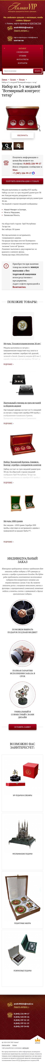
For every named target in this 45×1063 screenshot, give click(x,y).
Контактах (19, 287)
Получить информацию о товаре (22, 181)
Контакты (22, 63)
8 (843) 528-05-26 (21, 1017)
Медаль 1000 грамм (13, 521)
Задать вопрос (21, 31)
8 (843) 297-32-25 (21, 1023)
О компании (22, 52)
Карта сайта (6, 1045)
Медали (22, 79)
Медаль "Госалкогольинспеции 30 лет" (22, 343)
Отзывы (22, 56)
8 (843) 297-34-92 (21, 1026)
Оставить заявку (22, 727)
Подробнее (8, 364)
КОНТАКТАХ (35, 23)
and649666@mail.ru (23, 27)
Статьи (14, 1045)
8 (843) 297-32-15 (21, 1020)
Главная (4, 79)
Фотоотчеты (22, 59)
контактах (19, 40)
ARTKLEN (25, 1048)
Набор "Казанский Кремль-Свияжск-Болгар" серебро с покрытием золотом (22, 463)
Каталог (22, 48)
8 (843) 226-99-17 (32, 163)
